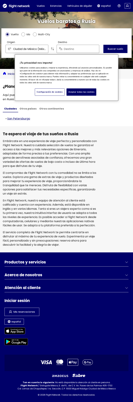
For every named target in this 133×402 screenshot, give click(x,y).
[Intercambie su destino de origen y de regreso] (52, 49)
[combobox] (27, 49)
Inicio (11, 74)
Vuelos (41, 6)
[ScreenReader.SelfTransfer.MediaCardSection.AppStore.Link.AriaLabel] (16, 331)
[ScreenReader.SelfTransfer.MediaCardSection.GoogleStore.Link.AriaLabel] (16, 342)
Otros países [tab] (28, 108)
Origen (11, 42)
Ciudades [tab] (10, 108)
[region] (66, 77)
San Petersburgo (18, 119)
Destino (62, 42)
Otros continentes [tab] (51, 108)
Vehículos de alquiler (79, 6)
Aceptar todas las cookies (81, 92)
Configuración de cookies (50, 92)
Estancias (56, 6)
